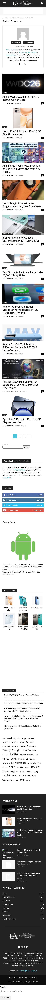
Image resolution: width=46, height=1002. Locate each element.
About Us (12, 977)
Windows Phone (8, 780)
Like (40, 495)
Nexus (4, 767)
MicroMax (7, 763)
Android (7, 738)
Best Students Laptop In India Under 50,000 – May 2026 (22, 274)
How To (26, 750)
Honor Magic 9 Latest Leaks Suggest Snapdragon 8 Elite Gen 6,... (22, 205)
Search (5, 444)
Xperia (28, 780)
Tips (14, 775)
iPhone (5, 759)
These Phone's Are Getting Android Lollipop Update (22, 564)
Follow (39, 500)
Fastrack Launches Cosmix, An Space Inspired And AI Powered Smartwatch (20, 384)
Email (2, 987)
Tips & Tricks (7, 161)
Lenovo (21, 759)
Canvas (21, 742)
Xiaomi (20, 779)
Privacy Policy (22, 977)
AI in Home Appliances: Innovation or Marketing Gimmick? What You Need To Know (22, 709)
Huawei (5, 755)
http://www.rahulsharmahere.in (23, 46)
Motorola (32, 763)
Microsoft (20, 762)
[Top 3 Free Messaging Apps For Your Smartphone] (8, 864)
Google (16, 750)
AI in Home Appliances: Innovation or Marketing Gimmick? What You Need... (21, 168)
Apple (16, 738)
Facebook (14, 746)
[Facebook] (20, 64)
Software (29, 771)
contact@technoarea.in (28, 971)
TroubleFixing (32, 52)
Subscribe (38, 510)
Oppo (27, 767)
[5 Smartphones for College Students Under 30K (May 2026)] (23, 225)
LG (27, 759)
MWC (39, 763)
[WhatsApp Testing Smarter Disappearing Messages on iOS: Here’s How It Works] (23, 294)
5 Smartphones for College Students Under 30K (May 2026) (20, 239)
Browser (14, 742)
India (14, 754)
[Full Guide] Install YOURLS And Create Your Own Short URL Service (28, 875)
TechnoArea (22, 52)
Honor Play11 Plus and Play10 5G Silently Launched (21, 133)
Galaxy (6, 750)
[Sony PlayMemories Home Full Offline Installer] (8, 854)
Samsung (8, 771)
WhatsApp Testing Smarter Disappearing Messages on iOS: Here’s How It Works (20, 309)
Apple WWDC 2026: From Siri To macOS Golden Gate (20, 98)
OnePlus (20, 767)
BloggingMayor (11, 55)
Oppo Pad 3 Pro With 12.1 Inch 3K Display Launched (21, 421)
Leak (14, 758)
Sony (36, 771)
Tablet (6, 775)
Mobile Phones (8, 233)
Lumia (32, 759)
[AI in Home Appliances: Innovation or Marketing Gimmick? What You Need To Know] (23, 152)
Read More (6, 477)
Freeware (31, 746)
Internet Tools (32, 755)
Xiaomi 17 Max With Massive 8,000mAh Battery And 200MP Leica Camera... (19, 347)
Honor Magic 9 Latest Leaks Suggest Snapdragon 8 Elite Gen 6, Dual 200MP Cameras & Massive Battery (23, 718)
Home (4, 18)
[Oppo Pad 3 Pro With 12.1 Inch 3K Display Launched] (23, 406)
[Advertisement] (23, 11)
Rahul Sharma (11, 50)
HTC (34, 750)
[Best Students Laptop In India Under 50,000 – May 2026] (23, 259)
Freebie (22, 746)
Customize (31, 742)
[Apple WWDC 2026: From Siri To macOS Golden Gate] (23, 84)
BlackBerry (5, 742)
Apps (24, 738)
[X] (26, 64)
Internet (23, 755)
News (5, 92)
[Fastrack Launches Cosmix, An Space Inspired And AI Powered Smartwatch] (23, 369)
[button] (4, 3)
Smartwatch (20, 771)
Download (6, 746)
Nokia (12, 767)
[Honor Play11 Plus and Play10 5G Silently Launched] (23, 118)
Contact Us (33, 977)
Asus (31, 738)
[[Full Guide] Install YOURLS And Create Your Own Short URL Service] (8, 876)
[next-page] (30, 436)
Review (35, 767)
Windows (31, 775)
